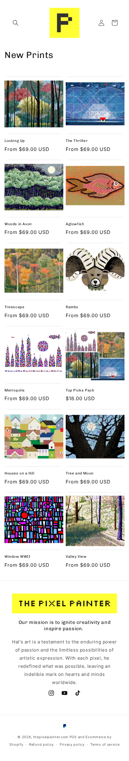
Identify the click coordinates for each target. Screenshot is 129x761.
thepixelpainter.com (50, 737)
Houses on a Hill (19, 473)
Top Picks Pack (80, 390)
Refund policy (41, 744)
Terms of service (104, 744)
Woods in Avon (18, 224)
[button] (15, 22)
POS (73, 737)
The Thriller (77, 141)
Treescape (14, 307)
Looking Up (14, 141)
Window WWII (17, 556)
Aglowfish (75, 224)
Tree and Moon (80, 473)
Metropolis (14, 390)
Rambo (72, 307)
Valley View (76, 556)
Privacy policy (72, 744)
